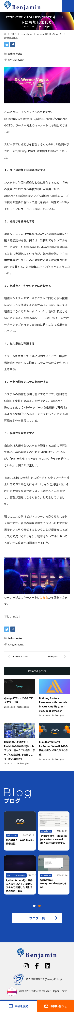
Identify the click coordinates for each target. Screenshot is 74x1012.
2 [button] (39, 906)
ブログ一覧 (37, 918)
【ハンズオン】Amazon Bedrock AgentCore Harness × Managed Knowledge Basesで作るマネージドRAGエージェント (53, 888)
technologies (44, 26)
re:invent (18, 59)
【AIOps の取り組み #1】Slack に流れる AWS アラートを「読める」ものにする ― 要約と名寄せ (19, 841)
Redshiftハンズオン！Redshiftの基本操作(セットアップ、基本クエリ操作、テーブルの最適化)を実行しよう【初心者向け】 (19, 750)
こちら (44, 597)
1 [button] (34, 906)
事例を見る (22, 1006)
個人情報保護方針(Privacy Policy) (44, 979)
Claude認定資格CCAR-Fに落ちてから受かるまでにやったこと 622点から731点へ (19, 885)
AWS (10, 59)
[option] (38, 855)
